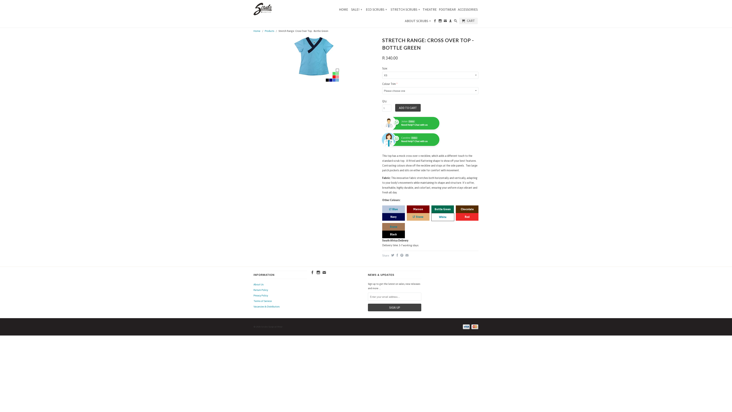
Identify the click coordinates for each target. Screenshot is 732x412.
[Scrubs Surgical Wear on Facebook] (435, 21)
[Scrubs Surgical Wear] (280, 9)
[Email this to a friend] (407, 255)
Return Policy (261, 290)
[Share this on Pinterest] (401, 255)
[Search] (455, 21)
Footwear (447, 10)
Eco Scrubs (376, 9)
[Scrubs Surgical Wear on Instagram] (440, 21)
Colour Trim (389, 83)
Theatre (430, 10)
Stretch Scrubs (405, 9)
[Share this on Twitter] (392, 255)
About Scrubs (418, 21)
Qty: (384, 101)
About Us (258, 284)
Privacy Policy (261, 295)
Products (269, 31)
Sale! (356, 9)
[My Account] (450, 21)
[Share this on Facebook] (397, 255)
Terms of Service (263, 301)
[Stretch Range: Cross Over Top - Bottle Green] (316, 59)
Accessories (468, 10)
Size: (385, 68)
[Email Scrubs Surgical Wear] (445, 21)
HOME (343, 10)
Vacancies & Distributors (266, 306)
